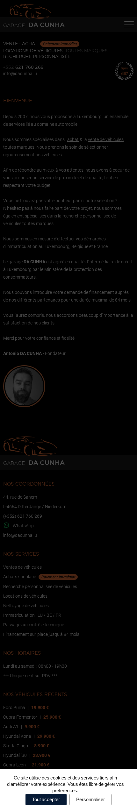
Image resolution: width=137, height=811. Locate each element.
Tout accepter (46, 799)
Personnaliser (90, 799)
